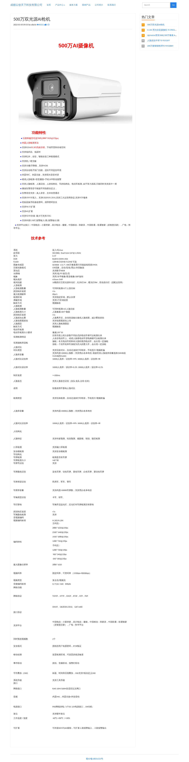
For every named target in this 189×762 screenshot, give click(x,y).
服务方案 (73, 5)
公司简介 (99, 5)
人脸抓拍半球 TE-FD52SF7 (158, 41)
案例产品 (86, 5)
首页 (49, 5)
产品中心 (59, 5)
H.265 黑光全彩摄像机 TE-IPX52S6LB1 (163, 30)
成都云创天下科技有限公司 (26, 5)
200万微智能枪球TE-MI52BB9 (160, 46)
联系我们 (111, 5)
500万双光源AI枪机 (155, 25)
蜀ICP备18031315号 (94, 759)
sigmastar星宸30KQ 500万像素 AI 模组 (163, 35)
